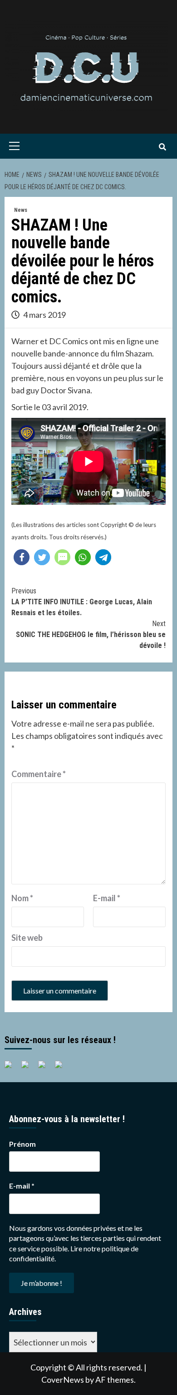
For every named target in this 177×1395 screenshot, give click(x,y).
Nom (22, 898)
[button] (22, 557)
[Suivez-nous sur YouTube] (45, 1068)
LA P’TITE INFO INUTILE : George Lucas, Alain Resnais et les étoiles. (81, 602)
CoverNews (62, 1380)
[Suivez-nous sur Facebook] (12, 1068)
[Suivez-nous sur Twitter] (28, 1068)
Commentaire (38, 774)
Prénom (22, 1143)
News (20, 210)
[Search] (162, 147)
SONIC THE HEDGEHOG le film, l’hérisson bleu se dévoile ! (91, 634)
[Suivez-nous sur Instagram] (62, 1068)
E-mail (106, 898)
